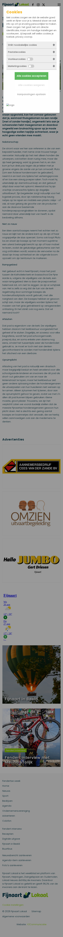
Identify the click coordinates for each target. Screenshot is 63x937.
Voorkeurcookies (17, 59)
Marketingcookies (17, 66)
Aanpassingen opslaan (31, 94)
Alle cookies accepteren (31, 75)
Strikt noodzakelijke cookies (22, 44)
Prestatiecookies (17, 52)
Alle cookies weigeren (31, 85)
